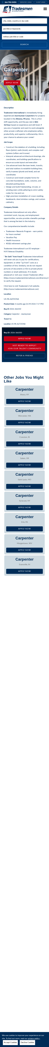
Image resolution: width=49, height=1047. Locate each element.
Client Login (41, 2)
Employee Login (26, 2)
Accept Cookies (10, 1042)
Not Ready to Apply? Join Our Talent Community (24, 347)
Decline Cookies (27, 1042)
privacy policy (34, 1038)
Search (24, 44)
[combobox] (24, 21)
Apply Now (12, 83)
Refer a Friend (24, 356)
